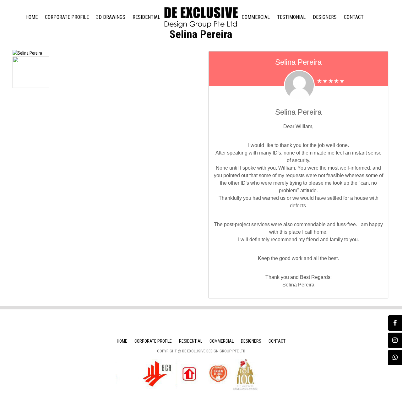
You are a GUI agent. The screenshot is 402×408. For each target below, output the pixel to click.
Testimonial (291, 17)
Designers (325, 17)
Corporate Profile (67, 17)
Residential (146, 17)
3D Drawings (110, 17)
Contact (354, 17)
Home (31, 17)
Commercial (256, 17)
